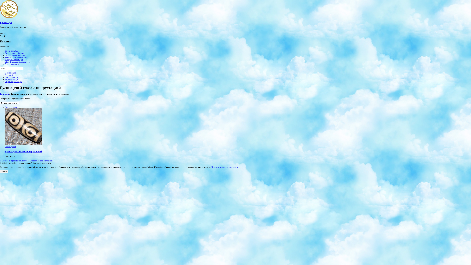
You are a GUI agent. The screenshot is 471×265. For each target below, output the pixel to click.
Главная (4, 94)
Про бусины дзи (11, 77)
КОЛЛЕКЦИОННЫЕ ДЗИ (16, 57)
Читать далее (10, 147)
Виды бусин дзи (11, 79)
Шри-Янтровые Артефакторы (17, 62)
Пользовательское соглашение (40, 161)
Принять (4, 171)
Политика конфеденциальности (13, 161)
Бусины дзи (6, 22)
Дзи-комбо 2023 (11, 51)
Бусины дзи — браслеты (15, 53)
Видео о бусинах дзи (13, 82)
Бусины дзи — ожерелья (15, 55)
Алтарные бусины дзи (14, 60)
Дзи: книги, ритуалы (13, 64)
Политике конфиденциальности (224, 167)
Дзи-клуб (9, 75)
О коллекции (10, 73)
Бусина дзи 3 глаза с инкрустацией (23, 151)
